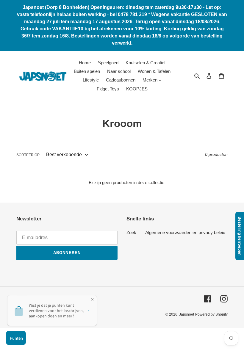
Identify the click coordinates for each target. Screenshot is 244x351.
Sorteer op (28, 155)
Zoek (131, 232)
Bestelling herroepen (239, 236)
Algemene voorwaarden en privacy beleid (185, 232)
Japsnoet (186, 314)
